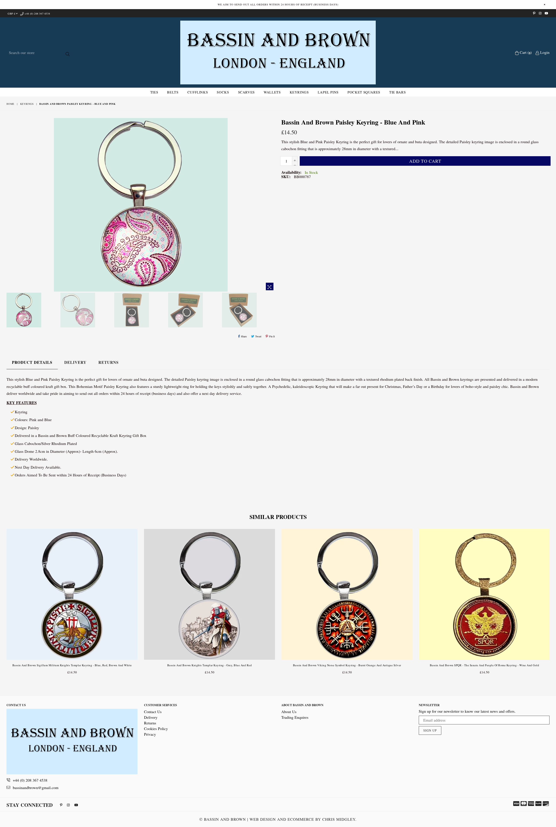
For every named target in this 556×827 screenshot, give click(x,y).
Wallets (272, 92)
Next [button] (554, 598)
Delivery (75, 362)
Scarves (246, 92)
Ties (154, 92)
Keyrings (299, 92)
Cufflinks (197, 92)
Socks (223, 92)
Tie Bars (397, 92)
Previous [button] (2, 598)
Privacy (150, 734)
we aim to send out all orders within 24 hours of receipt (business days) (278, 4)
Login (544, 52)
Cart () (525, 52)
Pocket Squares (364, 92)
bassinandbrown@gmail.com (35, 787)
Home (10, 103)
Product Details (32, 362)
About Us (288, 711)
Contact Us (153, 711)
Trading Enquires (294, 717)
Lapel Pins (328, 92)
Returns (108, 362)
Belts (172, 92)
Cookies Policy (156, 728)
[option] (32, 311)
